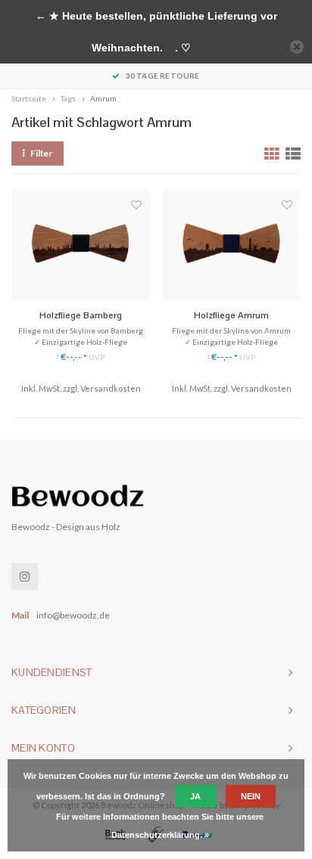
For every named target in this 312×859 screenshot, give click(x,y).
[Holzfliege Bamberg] (80, 245)
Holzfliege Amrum (231, 315)
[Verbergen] (297, 47)
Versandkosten (110, 388)
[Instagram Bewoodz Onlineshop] (24, 576)
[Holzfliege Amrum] (231, 245)
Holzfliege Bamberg (80, 315)
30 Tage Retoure (162, 75)
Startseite (28, 98)
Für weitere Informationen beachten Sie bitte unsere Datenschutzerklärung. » (160, 825)
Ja (195, 796)
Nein (251, 796)
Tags (68, 98)
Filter (41, 153)
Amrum (103, 98)
